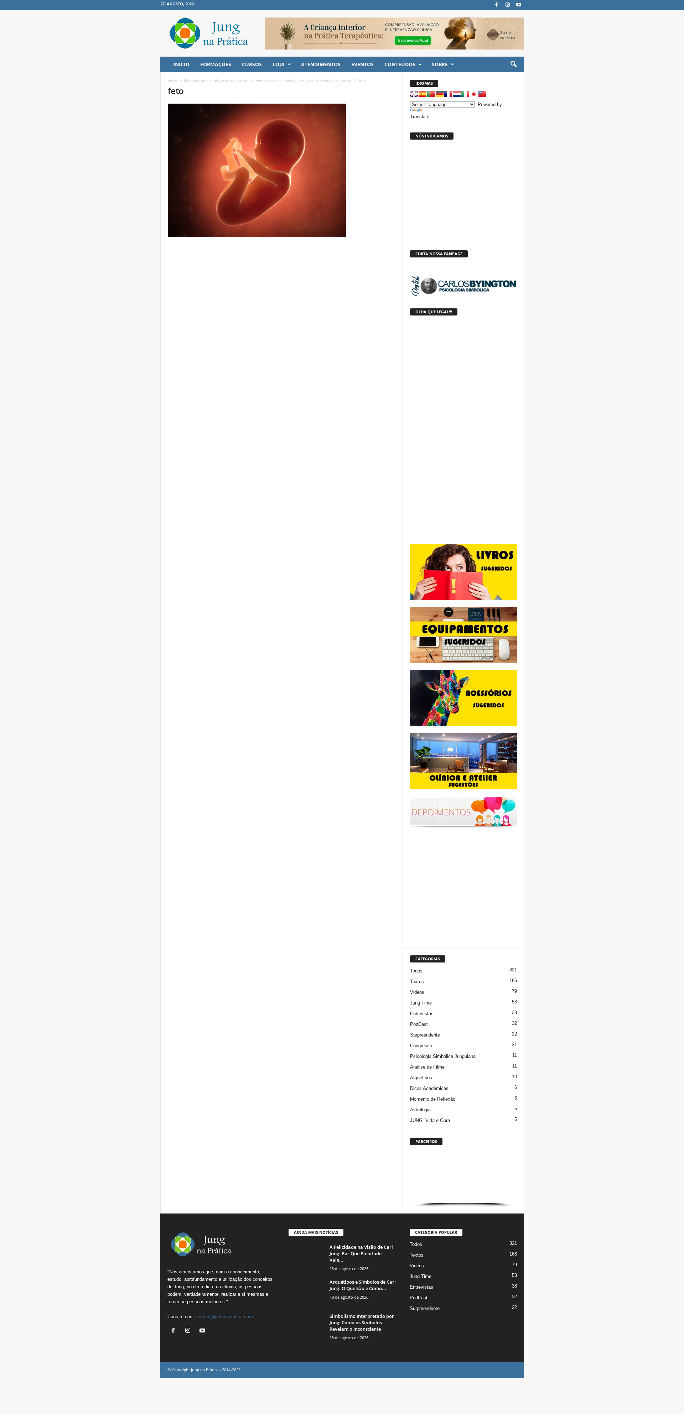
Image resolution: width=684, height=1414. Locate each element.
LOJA (279, 64)
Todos (416, 971)
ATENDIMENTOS (321, 64)
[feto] (282, 170)
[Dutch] (457, 94)
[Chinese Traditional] (482, 94)
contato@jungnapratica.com (224, 1316)
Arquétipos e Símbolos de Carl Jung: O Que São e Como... (363, 1285)
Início (172, 80)
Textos (417, 981)
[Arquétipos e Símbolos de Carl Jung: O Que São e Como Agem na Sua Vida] (306, 1292)
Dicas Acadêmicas (429, 1088)
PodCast (419, 1024)
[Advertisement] (463, 886)
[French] (448, 94)
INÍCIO (181, 64)
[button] (513, 64)
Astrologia (420, 1109)
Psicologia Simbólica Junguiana (443, 1056)
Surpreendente (425, 1035)
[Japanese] (474, 94)
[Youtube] (518, 5)
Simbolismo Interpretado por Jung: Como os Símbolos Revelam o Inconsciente (362, 1322)
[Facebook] (496, 5)
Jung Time (421, 1003)
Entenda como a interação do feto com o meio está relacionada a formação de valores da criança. (268, 80)
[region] (463, 1177)
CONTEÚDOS (399, 64)
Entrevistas (422, 1013)
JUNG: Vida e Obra (430, 1120)
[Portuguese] (431, 94)
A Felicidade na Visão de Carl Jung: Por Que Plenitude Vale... (361, 1253)
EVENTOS (362, 64)
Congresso (421, 1045)
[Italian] (465, 94)
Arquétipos (421, 1077)
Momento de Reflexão (432, 1099)
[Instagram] (507, 5)
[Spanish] (422, 94)
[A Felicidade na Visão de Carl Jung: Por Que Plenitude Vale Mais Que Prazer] (306, 1257)
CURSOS (252, 64)
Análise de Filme (427, 1067)
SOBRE (440, 64)
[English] (414, 94)
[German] (440, 94)
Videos (417, 992)
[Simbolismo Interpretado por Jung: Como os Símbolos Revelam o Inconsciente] (306, 1326)
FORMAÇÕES (215, 64)
